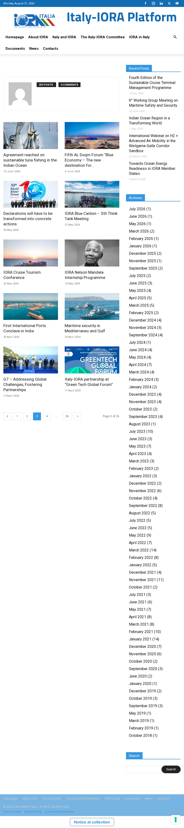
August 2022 (139, 513)
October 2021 (140, 587)
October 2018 (140, 735)
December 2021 (142, 572)
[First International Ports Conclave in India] (30, 306)
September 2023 (143, 416)
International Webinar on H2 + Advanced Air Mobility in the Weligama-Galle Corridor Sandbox (153, 143)
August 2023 (139, 424)
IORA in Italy (139, 37)
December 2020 (142, 646)
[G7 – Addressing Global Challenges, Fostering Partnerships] (30, 359)
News (34, 48)
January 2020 (140, 683)
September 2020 (143, 669)
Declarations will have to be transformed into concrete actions (27, 218)
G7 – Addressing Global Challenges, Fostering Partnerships (24, 384)
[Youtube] (177, 3)
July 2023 (137, 431)
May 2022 (137, 535)
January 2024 (140, 387)
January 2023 (140, 476)
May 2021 (137, 609)
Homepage (15, 37)
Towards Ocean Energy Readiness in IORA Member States (152, 168)
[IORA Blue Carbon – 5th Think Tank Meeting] (92, 194)
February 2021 (141, 631)
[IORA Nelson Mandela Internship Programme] (92, 253)
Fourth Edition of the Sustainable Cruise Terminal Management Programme (152, 82)
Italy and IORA (64, 37)
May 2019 (137, 713)
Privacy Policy (12, 811)
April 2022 (137, 542)
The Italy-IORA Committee (102, 37)
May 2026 (137, 224)
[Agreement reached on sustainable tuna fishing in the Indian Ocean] (30, 135)
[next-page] (78, 416)
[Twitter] (169, 3)
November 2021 (142, 580)
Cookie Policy (33, 811)
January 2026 (140, 246)
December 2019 (142, 691)
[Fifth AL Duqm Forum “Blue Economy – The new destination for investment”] (92, 135)
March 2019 (139, 720)
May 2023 (137, 446)
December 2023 (142, 394)
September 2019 (143, 706)
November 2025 (142, 261)
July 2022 (137, 520)
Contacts (50, 48)
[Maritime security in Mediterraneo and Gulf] (92, 306)
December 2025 (142, 253)
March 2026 (139, 231)
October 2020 (140, 661)
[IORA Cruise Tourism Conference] (30, 253)
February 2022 (141, 557)
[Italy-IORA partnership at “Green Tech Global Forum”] (92, 359)
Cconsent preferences (59, 811)
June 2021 (138, 602)
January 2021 (140, 639)
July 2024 (137, 342)
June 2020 (138, 676)
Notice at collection (92, 822)
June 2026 (138, 216)
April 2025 (137, 298)
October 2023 (140, 409)
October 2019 (140, 698)
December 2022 (142, 483)
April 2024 (137, 364)
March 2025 (139, 305)
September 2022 (143, 505)
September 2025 (143, 268)
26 (67, 416)
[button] (175, 37)
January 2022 (140, 565)
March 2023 (139, 461)
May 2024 (137, 357)
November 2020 (142, 654)
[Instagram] (153, 3)
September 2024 (143, 335)
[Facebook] (145, 3)
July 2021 (137, 594)
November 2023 (142, 402)
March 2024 (139, 372)
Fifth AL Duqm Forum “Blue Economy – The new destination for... (89, 160)
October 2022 (140, 498)
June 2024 (138, 350)
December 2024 (142, 320)
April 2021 (137, 617)
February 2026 (141, 238)
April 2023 (137, 453)
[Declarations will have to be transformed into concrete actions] (30, 194)
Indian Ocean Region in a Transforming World (149, 120)
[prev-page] (7, 416)
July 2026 (137, 209)
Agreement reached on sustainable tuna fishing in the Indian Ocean (30, 160)
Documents (15, 48)
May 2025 (137, 290)
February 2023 (141, 468)
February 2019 (141, 728)
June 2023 (138, 439)
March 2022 (139, 550)
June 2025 (138, 283)
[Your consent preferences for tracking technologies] (175, 819)
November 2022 (142, 491)
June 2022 (138, 528)
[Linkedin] (161, 3)
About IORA (38, 37)
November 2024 (142, 327)
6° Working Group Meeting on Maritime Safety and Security (153, 103)
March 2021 (139, 624)
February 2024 (141, 379)
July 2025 (137, 275)
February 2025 (141, 313)
